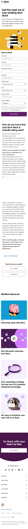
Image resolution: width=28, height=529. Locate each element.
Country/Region (5, 100)
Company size (5, 81)
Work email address (6, 68)
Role (2, 87)
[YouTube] (19, 470)
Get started (14, 450)
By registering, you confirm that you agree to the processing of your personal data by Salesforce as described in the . (13, 108)
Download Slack (5, 509)
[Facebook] (12, 470)
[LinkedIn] (6, 470)
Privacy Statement (16, 110)
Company (4, 75)
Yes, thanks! (14, 268)
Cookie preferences (17, 513)
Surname (4, 62)
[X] (15, 470)
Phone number (5, 94)
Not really (14, 274)
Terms (8, 513)
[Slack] (5, 2)
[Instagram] (9, 470)
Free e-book (14, 114)
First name (4, 56)
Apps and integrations (11, 256)
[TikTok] (22, 470)
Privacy (3, 513)
